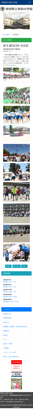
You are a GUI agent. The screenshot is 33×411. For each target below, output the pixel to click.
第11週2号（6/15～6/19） (11, 301)
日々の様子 (6, 34)
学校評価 (6, 331)
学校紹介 (6, 314)
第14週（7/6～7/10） (10, 287)
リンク (5, 339)
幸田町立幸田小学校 (9, 2)
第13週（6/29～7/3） (10, 292)
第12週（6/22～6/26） (10, 296)
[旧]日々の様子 (8, 344)
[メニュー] (29, 2)
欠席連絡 (6, 348)
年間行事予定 (7, 318)
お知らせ (6, 322)
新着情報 (15, 34)
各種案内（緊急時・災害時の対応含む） (16, 326)
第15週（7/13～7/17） (10, 282)
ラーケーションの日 (9, 352)
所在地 (5, 335)
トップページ (7, 309)
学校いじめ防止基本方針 (11, 356)
